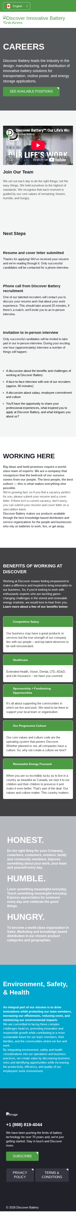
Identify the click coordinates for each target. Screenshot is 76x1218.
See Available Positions (31, 91)
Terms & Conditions (52, 1175)
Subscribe (22, 1156)
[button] (16, 6)
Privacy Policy (20, 1175)
